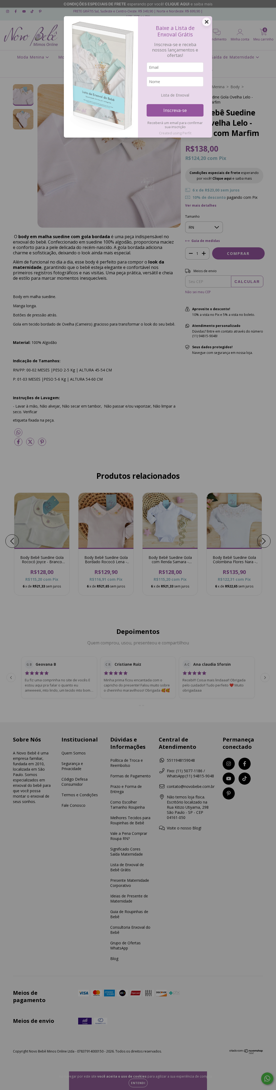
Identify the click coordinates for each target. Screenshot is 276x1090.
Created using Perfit (175, 133)
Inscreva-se (175, 110)
